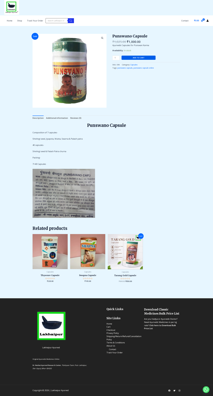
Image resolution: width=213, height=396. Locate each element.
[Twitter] (174, 391)
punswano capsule (125, 68)
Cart (108, 326)
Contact (184, 20)
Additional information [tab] (57, 118)
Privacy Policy (112, 333)
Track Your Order (35, 20)
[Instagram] (179, 391)
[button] (102, 38)
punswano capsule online (143, 68)
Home (109, 323)
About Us (110, 345)
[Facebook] (169, 391)
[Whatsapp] (206, 389)
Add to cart (138, 57)
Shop (19, 20)
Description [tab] (38, 118)
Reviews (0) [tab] (75, 118)
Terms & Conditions (115, 342)
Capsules (134, 64)
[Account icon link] (207, 21)
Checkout (110, 330)
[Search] (71, 20)
